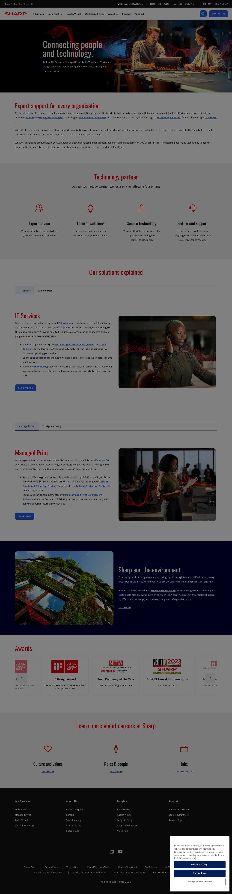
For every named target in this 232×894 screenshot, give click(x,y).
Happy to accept (200, 864)
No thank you (200, 873)
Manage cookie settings (199, 881)
